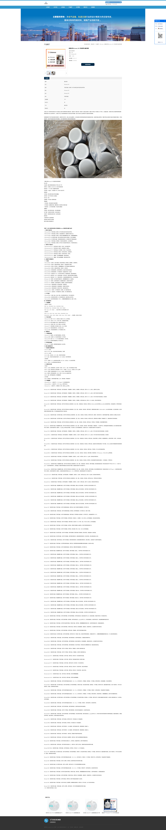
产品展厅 (70, 7)
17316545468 (114, 4)
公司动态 (63, 7)
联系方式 (85, 7)
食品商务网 (81, 827)
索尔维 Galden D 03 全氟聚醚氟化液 (73, 812)
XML (68, 827)
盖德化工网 (76, 827)
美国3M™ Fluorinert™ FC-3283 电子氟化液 (110, 812)
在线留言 (93, 7)
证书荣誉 (78, 7)
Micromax (102, 44)
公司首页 (48, 7)
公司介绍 (55, 7)
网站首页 (92, 44)
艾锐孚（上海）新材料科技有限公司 (60, 827)
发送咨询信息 (88, 64)
